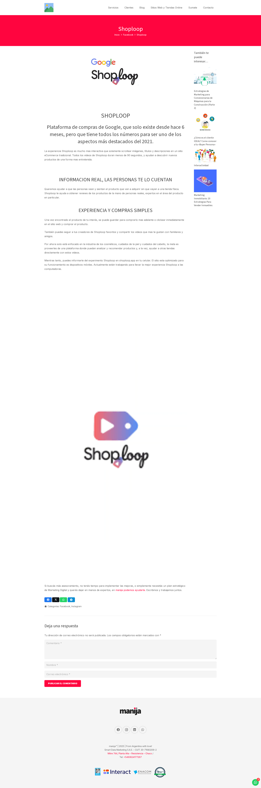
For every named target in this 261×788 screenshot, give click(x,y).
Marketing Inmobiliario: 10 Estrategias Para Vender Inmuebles (203, 200)
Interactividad (201, 165)
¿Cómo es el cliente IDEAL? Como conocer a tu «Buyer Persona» (205, 141)
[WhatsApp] (143, 730)
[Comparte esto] (48, 599)
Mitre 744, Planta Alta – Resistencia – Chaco (130, 753)
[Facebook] (118, 730)
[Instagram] (126, 730)
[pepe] (160, 772)
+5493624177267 (133, 757)
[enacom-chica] (142, 772)
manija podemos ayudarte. (131, 590)
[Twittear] (55, 599)
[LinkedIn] (134, 730)
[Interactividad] (205, 150)
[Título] (48, 7)
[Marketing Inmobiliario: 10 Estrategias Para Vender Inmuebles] (205, 171)
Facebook (65, 606)
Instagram (76, 606)
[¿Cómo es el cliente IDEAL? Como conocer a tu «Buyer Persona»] (205, 114)
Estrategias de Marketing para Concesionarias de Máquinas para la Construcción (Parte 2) (204, 99)
